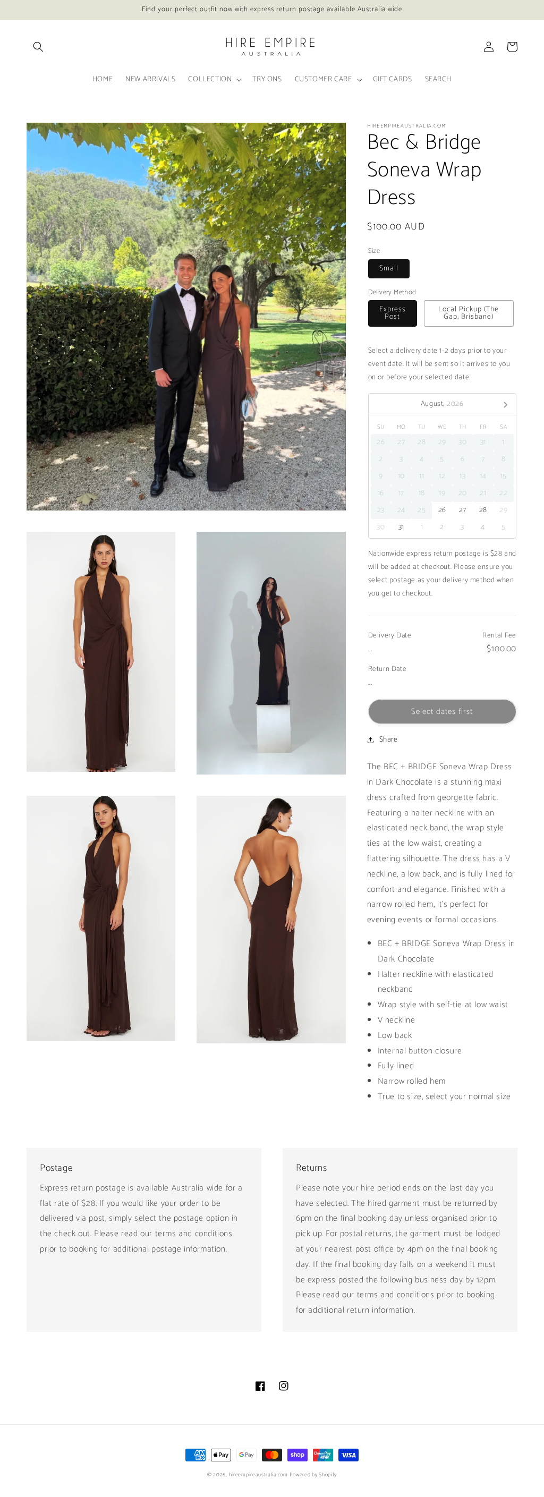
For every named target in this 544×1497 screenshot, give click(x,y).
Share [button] (388, 740)
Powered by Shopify (313, 1474)
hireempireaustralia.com (258, 1474)
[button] (38, 46)
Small (388, 268)
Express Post (392, 313)
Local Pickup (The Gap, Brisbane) (468, 313)
